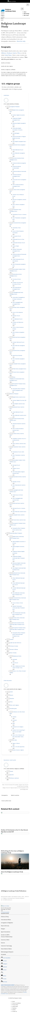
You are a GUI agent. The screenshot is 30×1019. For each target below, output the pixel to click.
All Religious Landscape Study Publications (13, 891)
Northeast (9, 53)
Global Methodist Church (17, 149)
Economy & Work (5, 939)
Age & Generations (5, 932)
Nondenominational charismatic (19, 171)
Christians (6, 95)
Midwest (4, 53)
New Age (15, 740)
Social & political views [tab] (6, 800)
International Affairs (6, 919)
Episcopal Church (16, 465)
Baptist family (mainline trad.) (19, 397)
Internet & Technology (6, 946)
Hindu (11, 701)
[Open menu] (27, 5)
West (19, 53)
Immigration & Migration (7, 922)
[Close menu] (22, 9)
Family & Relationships (6, 936)
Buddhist (12, 698)
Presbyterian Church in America (19, 214)
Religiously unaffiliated (10, 760)
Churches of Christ (16, 279)
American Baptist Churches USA (19, 400)
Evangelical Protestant (15, 106)
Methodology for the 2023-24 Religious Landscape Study (12, 852)
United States (8, 55)
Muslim (11, 695)
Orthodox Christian (14, 646)
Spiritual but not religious (17, 726)
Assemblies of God (16, 227)
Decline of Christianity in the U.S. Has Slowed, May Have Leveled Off (14, 831)
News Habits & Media (6, 949)
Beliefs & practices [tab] (15, 795)
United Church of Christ (17, 495)
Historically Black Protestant (16, 533)
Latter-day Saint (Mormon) (15, 642)
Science (3, 942)
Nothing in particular (14, 778)
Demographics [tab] (5, 795)
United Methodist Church (17, 412)
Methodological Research (7, 952)
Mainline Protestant (14, 393)
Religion (3, 928)
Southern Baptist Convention (18, 115)
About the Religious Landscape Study (12, 872)
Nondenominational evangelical (19, 163)
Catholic (11, 639)
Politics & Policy (5, 916)
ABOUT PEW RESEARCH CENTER (7, 985)
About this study (21, 41)
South (14, 53)
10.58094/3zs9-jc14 (7, 899)
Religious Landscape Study (10, 10)
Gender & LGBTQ (5, 934)
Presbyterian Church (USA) (18, 452)
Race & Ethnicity (5, 925)
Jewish (11, 692)
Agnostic (12, 774)
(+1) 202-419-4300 (5, 912)
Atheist (11, 771)
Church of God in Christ (17, 603)
